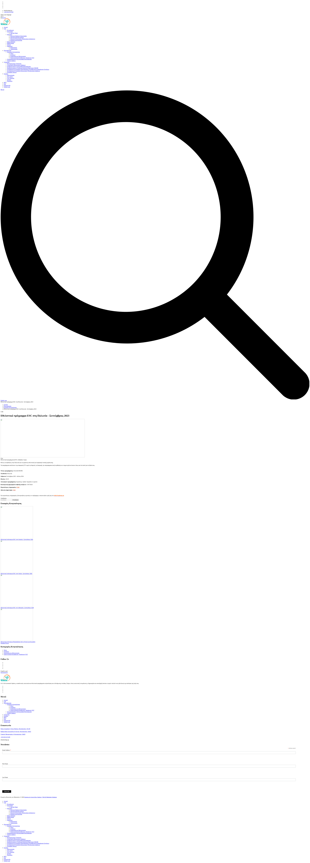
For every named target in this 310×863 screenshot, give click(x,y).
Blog (5, 82)
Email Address (6, 750)
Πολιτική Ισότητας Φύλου (17, 37)
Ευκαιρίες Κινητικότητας (13, 52)
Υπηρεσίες (6, 62)
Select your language (6, 14)
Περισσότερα (4, 672)
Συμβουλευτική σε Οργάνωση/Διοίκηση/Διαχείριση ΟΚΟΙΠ (22, 68)
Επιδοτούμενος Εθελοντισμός (18, 56)
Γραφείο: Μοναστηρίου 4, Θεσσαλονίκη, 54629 (13, 734)
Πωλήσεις (9, 81)
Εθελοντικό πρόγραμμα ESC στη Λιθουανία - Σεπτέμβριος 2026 (17, 607)
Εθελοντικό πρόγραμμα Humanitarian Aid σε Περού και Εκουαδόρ (18, 641)
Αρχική (6, 27)
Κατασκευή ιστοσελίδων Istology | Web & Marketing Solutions (40, 797)
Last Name (5, 777)
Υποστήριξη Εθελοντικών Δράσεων (16, 65)
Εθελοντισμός (10, 75)
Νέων (11, 53)
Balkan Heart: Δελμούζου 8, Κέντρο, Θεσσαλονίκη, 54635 (16, 731)
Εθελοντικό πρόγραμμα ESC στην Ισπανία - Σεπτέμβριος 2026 (17, 539)
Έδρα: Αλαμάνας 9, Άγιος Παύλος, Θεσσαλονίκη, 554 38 (15, 729)
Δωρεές (9, 79)
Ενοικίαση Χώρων (12, 72)
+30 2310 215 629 (8, 12)
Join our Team (14, 33)
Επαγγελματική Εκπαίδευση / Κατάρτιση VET (22, 58)
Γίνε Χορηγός (10, 78)
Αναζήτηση (3, 498)
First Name (5, 763)
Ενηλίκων (12, 55)
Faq (5, 84)
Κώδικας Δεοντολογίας (16, 40)
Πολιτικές (9, 34)
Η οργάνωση (10, 30)
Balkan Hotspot (11, 42)
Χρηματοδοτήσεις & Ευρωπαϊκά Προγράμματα (19, 59)
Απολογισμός (13, 49)
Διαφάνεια (9, 46)
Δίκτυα (9, 44)
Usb (5, 28)
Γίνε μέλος (10, 76)
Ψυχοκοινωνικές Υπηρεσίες (14, 63)
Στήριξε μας (7, 87)
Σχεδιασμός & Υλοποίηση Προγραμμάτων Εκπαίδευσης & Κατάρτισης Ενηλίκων (28, 69)
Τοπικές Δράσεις (11, 60)
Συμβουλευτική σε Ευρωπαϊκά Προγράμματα (19, 66)
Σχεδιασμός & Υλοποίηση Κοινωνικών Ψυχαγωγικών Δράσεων (23, 71)
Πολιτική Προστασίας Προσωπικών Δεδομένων (22, 39)
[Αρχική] (3, 17)
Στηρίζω (6, 74)
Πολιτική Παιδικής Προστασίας (18, 36)
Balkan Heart (10, 43)
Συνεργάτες (10, 31)
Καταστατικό (13, 47)
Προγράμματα (7, 50)
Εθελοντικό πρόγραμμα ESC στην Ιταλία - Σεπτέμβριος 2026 (16, 573)
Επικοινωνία (7, 85)
